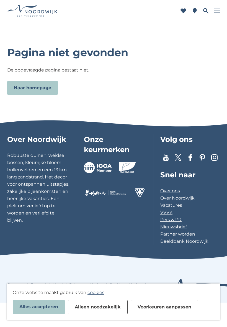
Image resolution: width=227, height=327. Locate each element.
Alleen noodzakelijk (98, 307)
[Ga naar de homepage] (32, 10)
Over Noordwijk (177, 198)
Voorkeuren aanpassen (164, 307)
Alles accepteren (38, 306)
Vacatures (171, 205)
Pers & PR (171, 219)
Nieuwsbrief (173, 226)
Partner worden (177, 234)
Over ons (170, 190)
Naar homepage (32, 87)
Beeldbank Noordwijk (184, 241)
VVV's (166, 212)
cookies (95, 292)
